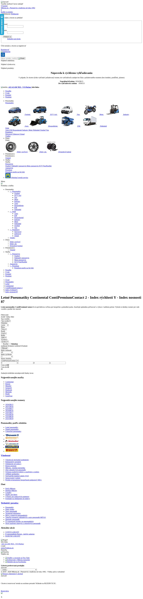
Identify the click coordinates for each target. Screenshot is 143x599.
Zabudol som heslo (14, 39)
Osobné (27, 114)
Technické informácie (13, 513)
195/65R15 (9, 404)
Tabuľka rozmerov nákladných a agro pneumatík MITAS (25, 517)
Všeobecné (5, 455)
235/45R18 (9, 415)
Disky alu (43, 152)
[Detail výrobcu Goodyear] (12, 447)
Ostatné (8, 158)
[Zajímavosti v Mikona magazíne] (17, 560)
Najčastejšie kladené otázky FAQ (17, 476)
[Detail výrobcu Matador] (12, 441)
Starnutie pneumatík (12, 519)
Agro (26, 126)
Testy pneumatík (11, 511)
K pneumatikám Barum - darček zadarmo (20, 534)
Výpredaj (4, 6)
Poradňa (8, 91)
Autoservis (9, 168)
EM (79, 126)
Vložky (8, 136)
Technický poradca (9, 503)
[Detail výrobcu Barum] (12, 435)
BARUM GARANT (12, 536)
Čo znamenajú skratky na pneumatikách (19, 521)
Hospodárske (53, 126)
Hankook (8, 390)
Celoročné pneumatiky (13, 431)
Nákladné (103, 126)
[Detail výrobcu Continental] (12, 439)
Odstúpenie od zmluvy (13, 464)
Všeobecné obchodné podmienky (17, 460)
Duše (7, 128)
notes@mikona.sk (7, 548)
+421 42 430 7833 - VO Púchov (20, 87)
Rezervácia (5, 591)
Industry (126, 114)
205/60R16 (9, 411)
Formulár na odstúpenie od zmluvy (17, 499)
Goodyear (8, 396)
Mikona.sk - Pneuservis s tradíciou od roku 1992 (18, 8)
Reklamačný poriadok (13, 462)
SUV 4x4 (53, 114)
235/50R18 (9, 417)
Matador (8, 386)
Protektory (9, 132)
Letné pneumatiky (11, 427)
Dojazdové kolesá (64, 152)
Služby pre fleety (11, 495)
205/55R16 (9, 406)
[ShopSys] (12, 574)
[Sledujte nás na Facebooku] (15, 562)
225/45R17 (9, 409)
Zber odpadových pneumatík (15, 470)
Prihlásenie (15, 14)
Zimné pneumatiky (12, 429)
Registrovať (5, 50)
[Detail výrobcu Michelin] (12, 445)
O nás (7, 93)
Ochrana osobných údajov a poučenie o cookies (22, 472)
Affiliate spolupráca (12, 474)
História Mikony (11, 491)
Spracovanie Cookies (12, 478)
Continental (9, 382)
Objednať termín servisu (19, 178)
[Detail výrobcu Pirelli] (11, 451)
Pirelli (7, 394)
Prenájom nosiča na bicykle (15, 172)
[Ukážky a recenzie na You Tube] (17, 558)
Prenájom (8, 170)
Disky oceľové (22, 152)
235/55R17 (9, 413)
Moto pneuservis (33, 166)
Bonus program (10, 466)
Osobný (8, 166)
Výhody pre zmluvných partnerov (17, 497)
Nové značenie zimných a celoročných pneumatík (22, 523)
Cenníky (8, 493)
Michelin (8, 392)
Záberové (16, 134)
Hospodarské (17, 130)
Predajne (8, 97)
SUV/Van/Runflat (45, 166)
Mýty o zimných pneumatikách (16, 515)
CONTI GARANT (12, 532)
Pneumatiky (9, 103)
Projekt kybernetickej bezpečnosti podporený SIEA (23, 480)
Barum (7, 384)
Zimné (22, 134)
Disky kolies (9, 509)
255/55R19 (9, 419)
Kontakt (8, 95)
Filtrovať (4, 348)
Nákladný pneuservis (19, 166)
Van (78, 114)
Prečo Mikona (10, 488)
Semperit (8, 388)
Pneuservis (9, 164)
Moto (101, 114)
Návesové (9, 134)
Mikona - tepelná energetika (15, 468)
